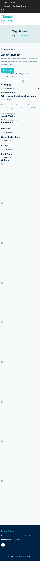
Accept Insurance (11, 54)
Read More (7, 70)
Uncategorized (10, 88)
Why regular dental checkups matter (19, 96)
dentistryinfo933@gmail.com (19, 74)
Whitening (6, 128)
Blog (13, 36)
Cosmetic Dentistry (10, 137)
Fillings (4, 145)
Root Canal (6, 154)
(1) (38, 88)
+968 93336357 (9, 2)
